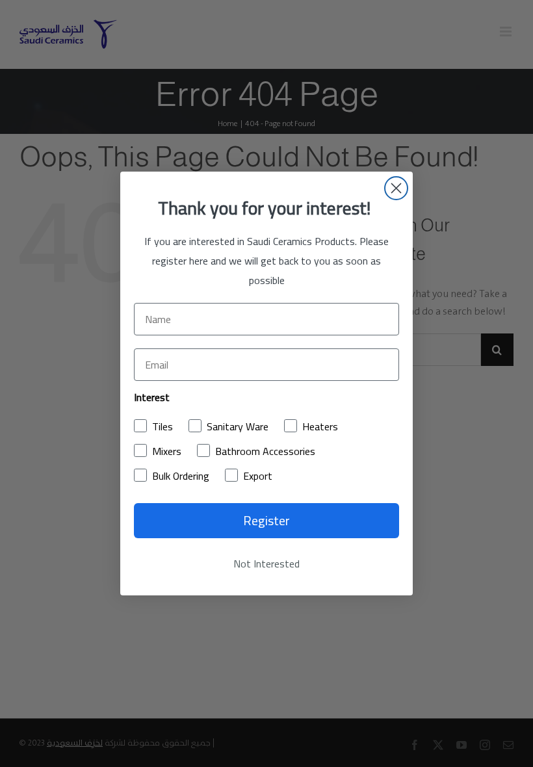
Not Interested (266, 563)
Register (266, 520)
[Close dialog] (396, 188)
